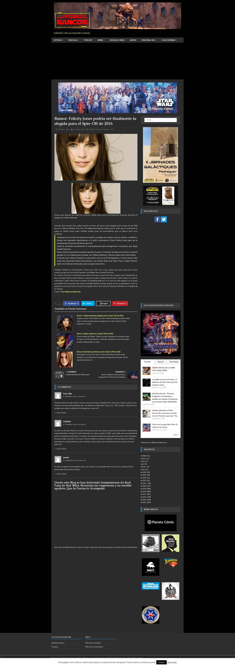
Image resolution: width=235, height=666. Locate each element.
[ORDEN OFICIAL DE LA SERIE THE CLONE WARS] (147, 373)
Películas (72, 40)
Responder (61, 413)
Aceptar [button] (161, 662)
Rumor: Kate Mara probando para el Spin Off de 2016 (98, 352)
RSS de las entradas (93, 643)
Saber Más (172, 662)
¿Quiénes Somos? (58, 643)
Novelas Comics (117, 40)
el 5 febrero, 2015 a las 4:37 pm (74, 396)
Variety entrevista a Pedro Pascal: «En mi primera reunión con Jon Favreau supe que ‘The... (165, 413)
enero (144, 469)
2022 (146, 480)
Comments (173, 362)
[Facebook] (157, 219)
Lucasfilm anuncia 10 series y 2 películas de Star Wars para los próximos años (165, 382)
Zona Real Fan (148, 40)
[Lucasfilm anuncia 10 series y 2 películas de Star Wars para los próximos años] (147, 385)
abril (144, 464)
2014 (146, 502)
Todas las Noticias (103, 129)
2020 (146, 486)
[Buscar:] (161, 120)
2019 (146, 489)
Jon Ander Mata (79, 129)
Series (100, 40)
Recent (160, 362)
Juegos (133, 40)
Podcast (88, 40)
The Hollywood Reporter (71, 292)
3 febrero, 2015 (64, 129)
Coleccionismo (168, 40)
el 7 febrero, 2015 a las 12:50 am (74, 424)
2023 (146, 478)
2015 (146, 500)
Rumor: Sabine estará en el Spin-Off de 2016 (95, 334)
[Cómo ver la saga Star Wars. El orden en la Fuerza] (147, 430)
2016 (146, 497)
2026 (146, 456)
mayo (144, 461)
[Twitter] (164, 219)
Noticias (58, 40)
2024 (146, 475)
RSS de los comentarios (94, 647)
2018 (146, 491)
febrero (145, 467)
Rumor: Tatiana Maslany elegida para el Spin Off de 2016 (100, 315)
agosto (145, 458)
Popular (147, 362)
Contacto (54, 647)
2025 (146, 472)
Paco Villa (67, 393)
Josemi (66, 457)
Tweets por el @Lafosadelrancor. (154, 442)
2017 (146, 494)
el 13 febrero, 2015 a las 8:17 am (74, 460)
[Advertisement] (117, 61)
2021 (146, 483)
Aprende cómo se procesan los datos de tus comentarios (113, 547)
